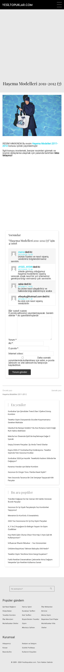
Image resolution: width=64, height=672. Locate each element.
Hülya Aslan (7, 611)
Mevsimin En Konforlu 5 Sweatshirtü (23, 515)
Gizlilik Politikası (28, 648)
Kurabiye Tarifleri (28, 611)
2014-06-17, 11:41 (25, 299)
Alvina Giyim (46, 615)
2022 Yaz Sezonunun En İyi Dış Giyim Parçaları (27, 521)
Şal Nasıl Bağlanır (9, 607)
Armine (44, 611)
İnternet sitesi (15, 353)
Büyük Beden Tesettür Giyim (30, 621)
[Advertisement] (32, 44)
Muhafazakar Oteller (10, 623)
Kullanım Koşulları (29, 652)
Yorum (12, 339)
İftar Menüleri (8, 619)
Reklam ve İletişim (29, 644)
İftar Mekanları (47, 607)
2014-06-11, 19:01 (25, 287)
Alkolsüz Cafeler (28, 628)
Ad (10, 343)
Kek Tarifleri (26, 615)
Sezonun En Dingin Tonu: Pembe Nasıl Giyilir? (27, 472)
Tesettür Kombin (9, 615)
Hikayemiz (7, 644)
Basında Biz (7, 652)
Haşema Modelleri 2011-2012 (15, 394)
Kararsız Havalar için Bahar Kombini (23, 467)
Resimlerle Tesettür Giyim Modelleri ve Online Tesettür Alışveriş (17, 4)
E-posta (13, 348)
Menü (59, 4)
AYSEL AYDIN (25, 266)
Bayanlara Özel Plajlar (49, 619)
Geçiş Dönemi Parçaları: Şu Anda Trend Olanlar (28, 444)
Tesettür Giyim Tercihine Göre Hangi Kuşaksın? (27, 554)
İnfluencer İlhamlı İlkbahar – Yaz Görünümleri (27, 543)
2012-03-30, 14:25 (25, 255)
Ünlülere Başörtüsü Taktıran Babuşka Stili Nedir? (28, 549)
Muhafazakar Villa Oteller (48, 625)
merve (21, 252)
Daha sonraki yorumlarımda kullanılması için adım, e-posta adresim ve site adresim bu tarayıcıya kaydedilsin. (31, 361)
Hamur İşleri (27, 607)
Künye (5, 648)
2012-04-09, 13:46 (25, 269)
